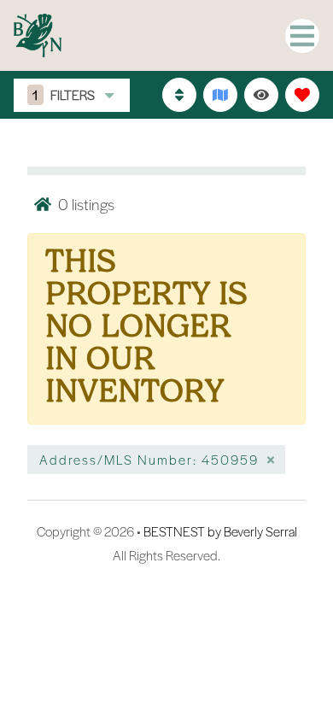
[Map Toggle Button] (220, 95)
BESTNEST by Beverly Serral (220, 531)
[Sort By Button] (179, 95)
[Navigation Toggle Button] (302, 36)
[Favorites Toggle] (302, 95)
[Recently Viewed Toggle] (261, 95)
